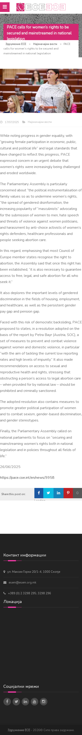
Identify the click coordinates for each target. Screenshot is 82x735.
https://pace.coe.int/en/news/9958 (27, 477)
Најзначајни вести (40, 122)
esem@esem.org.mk (22, 583)
